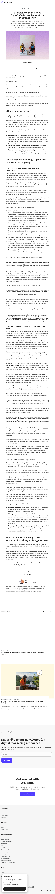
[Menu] (52, 2)
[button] (48, 612)
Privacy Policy (14, 884)
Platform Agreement (29, 887)
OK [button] (14, 889)
